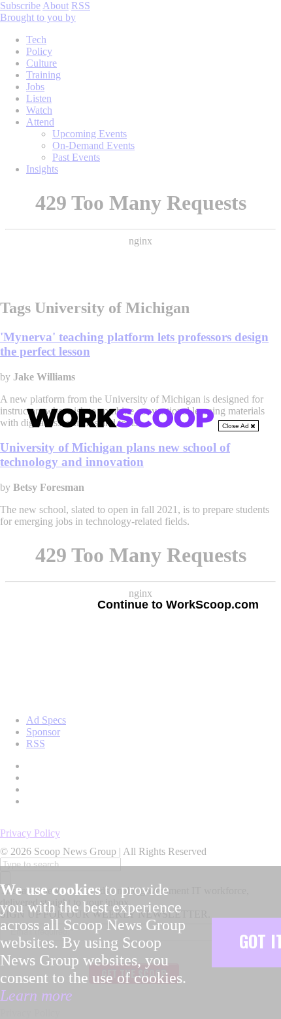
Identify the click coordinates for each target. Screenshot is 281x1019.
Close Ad (236, 425)
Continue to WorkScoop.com (178, 604)
